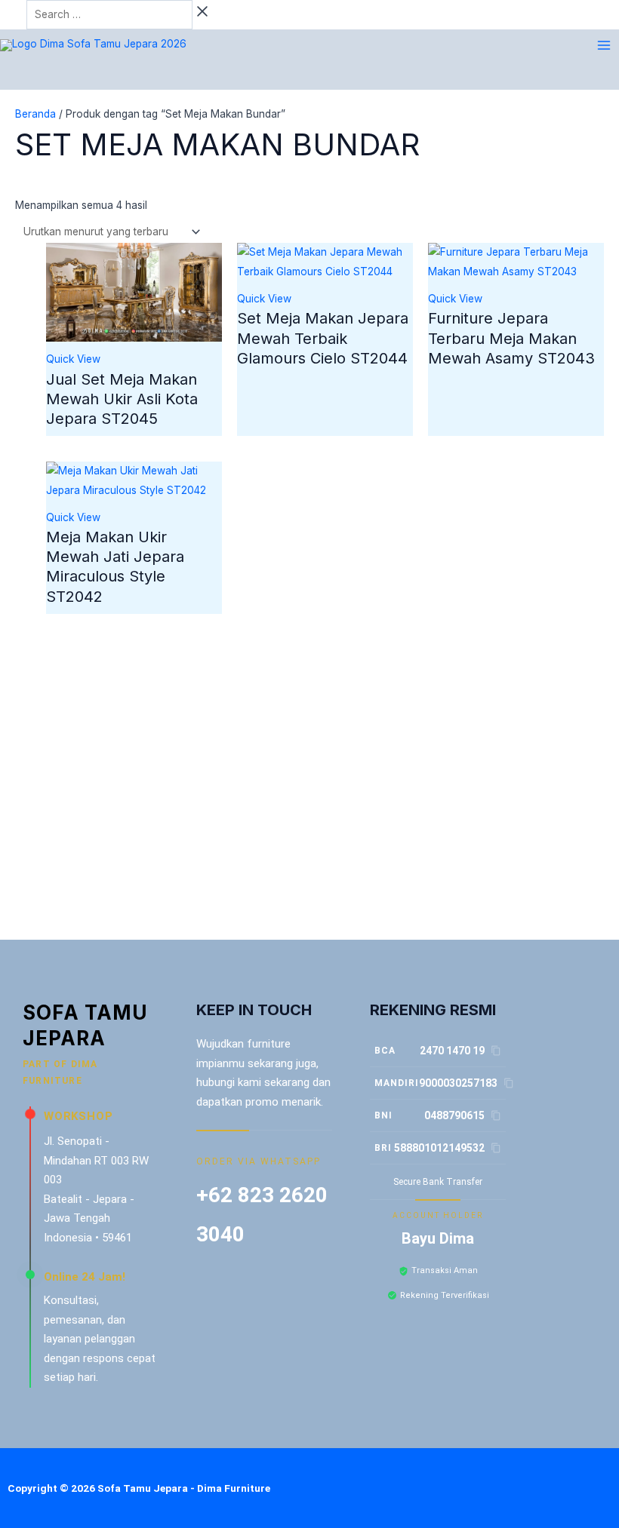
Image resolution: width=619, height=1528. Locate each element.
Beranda (35, 114)
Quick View (73, 359)
